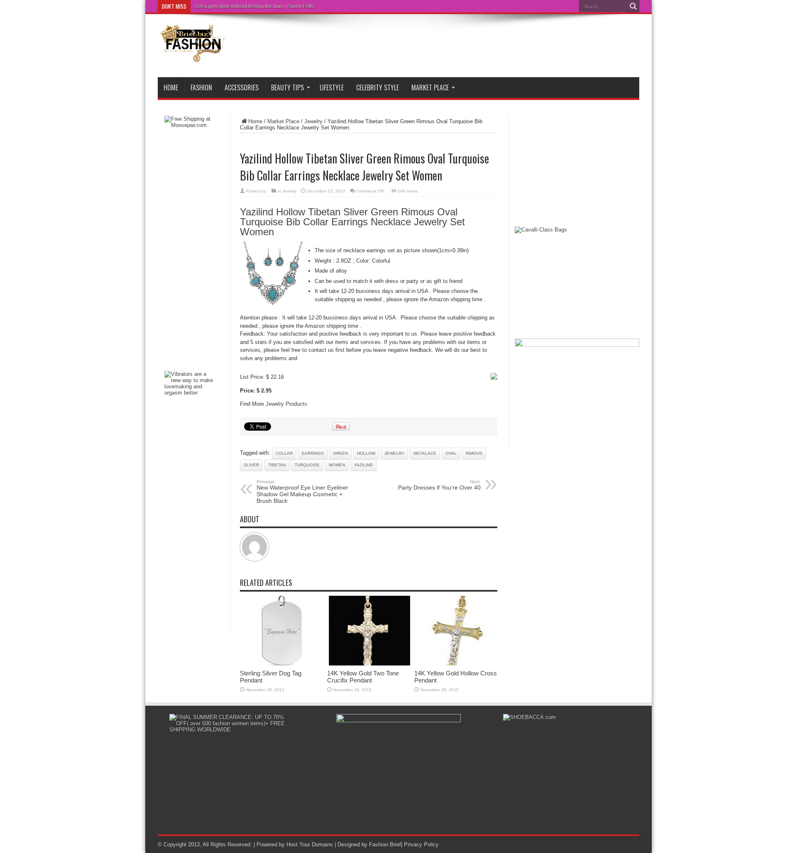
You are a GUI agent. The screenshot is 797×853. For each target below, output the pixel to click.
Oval (451, 453)
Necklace (424, 453)
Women (337, 465)
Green (340, 453)
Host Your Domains (309, 844)
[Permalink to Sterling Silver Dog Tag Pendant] (281, 663)
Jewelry (313, 121)
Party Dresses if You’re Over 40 (439, 485)
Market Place (430, 88)
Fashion (201, 88)
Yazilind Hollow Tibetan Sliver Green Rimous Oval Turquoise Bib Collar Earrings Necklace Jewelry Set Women (352, 221)
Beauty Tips (287, 88)
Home (171, 88)
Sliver (251, 465)
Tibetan (277, 465)
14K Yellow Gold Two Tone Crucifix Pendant (363, 677)
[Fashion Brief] (193, 56)
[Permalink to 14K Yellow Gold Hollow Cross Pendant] (455, 663)
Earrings (313, 453)
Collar (284, 453)
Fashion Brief (385, 844)
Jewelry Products (286, 404)
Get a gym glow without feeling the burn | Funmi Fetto (254, 6)
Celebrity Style (377, 88)
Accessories (242, 88)
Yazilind (363, 465)
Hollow (366, 453)
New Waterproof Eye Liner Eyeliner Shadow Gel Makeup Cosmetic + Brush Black (302, 491)
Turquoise (307, 465)
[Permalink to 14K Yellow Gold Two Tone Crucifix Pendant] (368, 663)
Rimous (474, 453)
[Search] (633, 6)
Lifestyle (332, 88)
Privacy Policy (421, 844)
